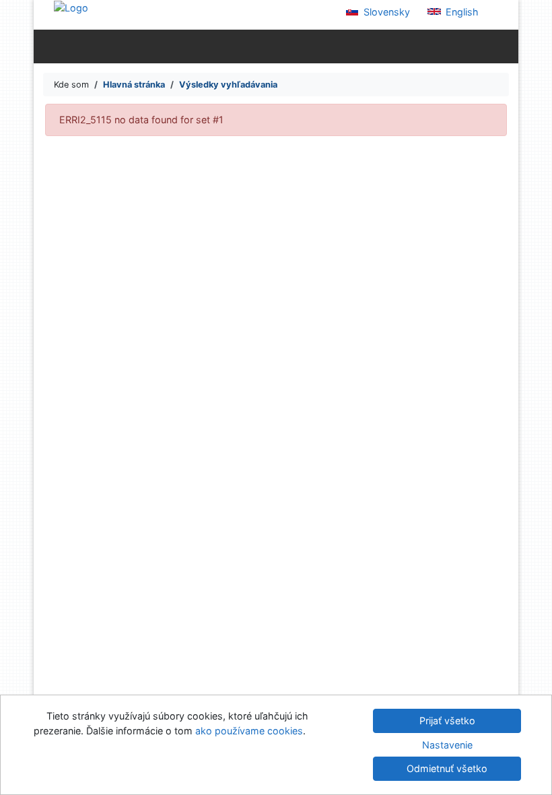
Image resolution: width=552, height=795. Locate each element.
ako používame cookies (249, 730)
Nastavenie (447, 745)
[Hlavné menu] (505, 45)
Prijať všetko (447, 720)
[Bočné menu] (47, 45)
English (461, 12)
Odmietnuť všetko (447, 768)
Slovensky (385, 12)
